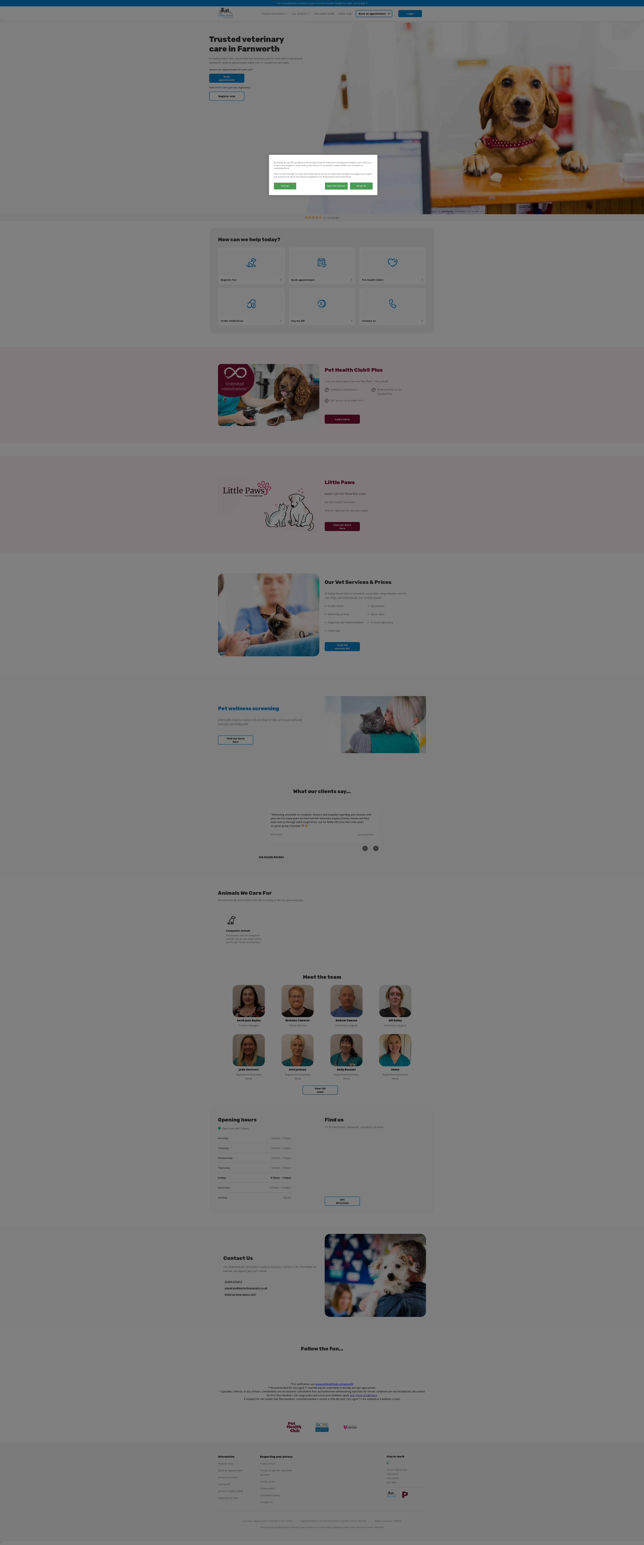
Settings (285, 186)
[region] (323, 174)
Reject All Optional (336, 186)
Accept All (361, 186)
